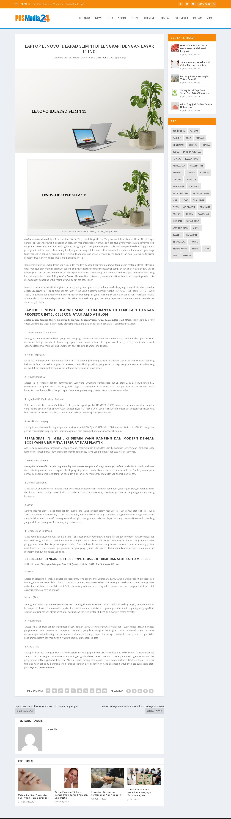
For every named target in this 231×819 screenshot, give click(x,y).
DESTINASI (178, 144)
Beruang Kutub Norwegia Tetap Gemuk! (194, 78)
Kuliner (204, 172)
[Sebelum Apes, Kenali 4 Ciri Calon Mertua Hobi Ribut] (175, 64)
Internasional (192, 151)
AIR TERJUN (179, 131)
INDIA (176, 151)
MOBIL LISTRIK (180, 193)
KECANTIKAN (192, 158)
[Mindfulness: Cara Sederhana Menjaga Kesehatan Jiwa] (144, 776)
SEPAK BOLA (192, 220)
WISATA (187, 255)
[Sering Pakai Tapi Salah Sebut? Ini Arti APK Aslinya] (175, 92)
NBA (175, 200)
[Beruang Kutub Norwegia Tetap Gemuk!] (175, 78)
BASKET (177, 137)
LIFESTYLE (150, 18)
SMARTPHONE (180, 227)
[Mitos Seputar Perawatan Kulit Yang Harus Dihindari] (34, 779)
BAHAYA (194, 131)
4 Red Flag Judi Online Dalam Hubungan (196, 106)
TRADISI (194, 241)
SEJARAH (177, 220)
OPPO (176, 207)
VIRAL (210, 18)
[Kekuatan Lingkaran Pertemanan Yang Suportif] (107, 778)
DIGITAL (165, 18)
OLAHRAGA (198, 200)
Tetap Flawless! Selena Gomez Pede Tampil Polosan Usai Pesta (71, 795)
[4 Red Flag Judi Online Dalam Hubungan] (175, 106)
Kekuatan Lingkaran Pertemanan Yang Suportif (107, 793)
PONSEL (177, 214)
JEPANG (177, 158)
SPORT (122, 18)
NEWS (98, 18)
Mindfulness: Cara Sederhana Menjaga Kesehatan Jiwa (139, 792)
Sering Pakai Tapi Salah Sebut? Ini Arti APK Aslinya (194, 92)
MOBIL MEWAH (201, 193)
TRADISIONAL (180, 248)
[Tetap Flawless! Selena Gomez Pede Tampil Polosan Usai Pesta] (71, 778)
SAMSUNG (203, 214)
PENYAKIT (205, 207)
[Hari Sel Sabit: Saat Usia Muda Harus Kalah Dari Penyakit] (175, 48)
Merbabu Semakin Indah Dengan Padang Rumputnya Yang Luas (60, 4)
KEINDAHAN (179, 165)
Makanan (178, 186)
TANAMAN (191, 234)
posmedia (74, 57)
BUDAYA (200, 137)
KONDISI (191, 172)
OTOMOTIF (181, 18)
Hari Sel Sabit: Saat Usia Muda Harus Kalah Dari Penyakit (193, 48)
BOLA (110, 18)
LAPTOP (177, 179)
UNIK (206, 248)
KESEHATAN (196, 165)
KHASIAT (177, 172)
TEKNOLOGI (179, 241)
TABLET (177, 234)
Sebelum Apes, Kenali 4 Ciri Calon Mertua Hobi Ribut (195, 64)
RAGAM (197, 18)
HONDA (206, 144)
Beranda (85, 18)
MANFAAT (193, 186)
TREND (135, 18)
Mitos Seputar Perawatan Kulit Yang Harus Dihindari (33, 796)
